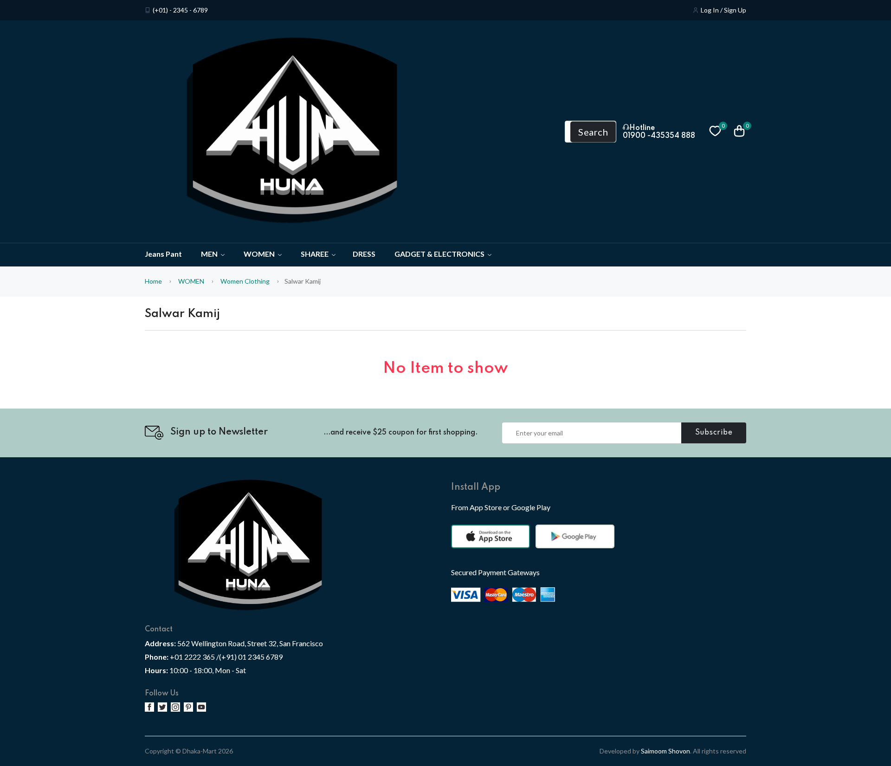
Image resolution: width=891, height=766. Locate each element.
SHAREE (315, 253)
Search (593, 131)
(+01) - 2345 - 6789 (180, 10)
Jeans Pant (163, 253)
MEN (210, 253)
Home (153, 281)
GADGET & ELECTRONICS (440, 253)
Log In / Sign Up (723, 10)
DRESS (364, 253)
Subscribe (714, 432)
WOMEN (260, 253)
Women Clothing (245, 281)
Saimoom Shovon (665, 751)
